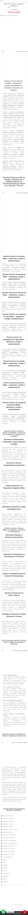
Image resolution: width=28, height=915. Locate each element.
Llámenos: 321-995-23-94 (14, 12)
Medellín (19, 147)
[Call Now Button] (25, 912)
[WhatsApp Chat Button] (3, 912)
